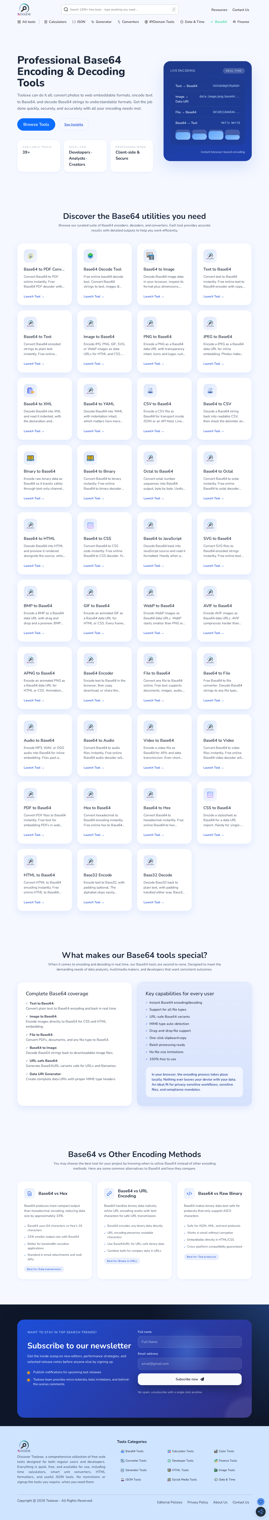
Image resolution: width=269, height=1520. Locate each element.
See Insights (73, 124)
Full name (145, 1332)
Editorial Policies (169, 1502)
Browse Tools (36, 124)
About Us (220, 1502)
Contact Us (240, 10)
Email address (148, 1354)
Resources (219, 10)
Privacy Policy (197, 1502)
